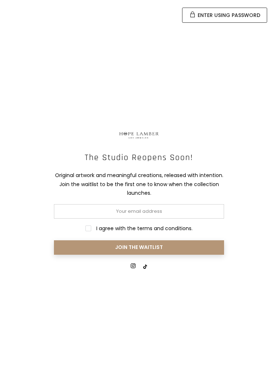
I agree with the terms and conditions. (144, 228)
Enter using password (228, 15)
